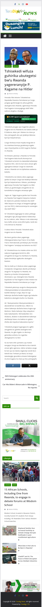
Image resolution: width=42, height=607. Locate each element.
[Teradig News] (5, 35)
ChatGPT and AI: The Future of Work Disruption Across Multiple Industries (27, 558)
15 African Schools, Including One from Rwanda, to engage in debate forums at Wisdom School (20, 497)
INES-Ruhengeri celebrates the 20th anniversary (19, 377)
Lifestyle (7, 485)
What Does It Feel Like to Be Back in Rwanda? (27, 547)
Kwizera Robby (13, 94)
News (14, 485)
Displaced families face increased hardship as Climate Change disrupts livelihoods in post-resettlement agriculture (27, 532)
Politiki (16, 66)
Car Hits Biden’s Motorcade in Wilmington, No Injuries (20, 386)
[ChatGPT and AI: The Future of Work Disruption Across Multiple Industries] (9, 559)
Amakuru (8, 66)
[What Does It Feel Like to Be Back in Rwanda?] (9, 548)
